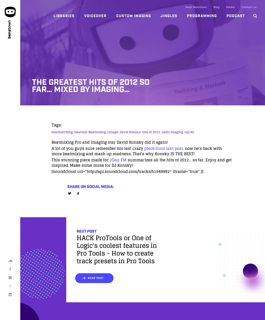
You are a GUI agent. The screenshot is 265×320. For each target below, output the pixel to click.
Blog (216, 7)
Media (230, 7)
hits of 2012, (151, 132)
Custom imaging (133, 16)
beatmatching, (62, 132)
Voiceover (95, 16)
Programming (202, 16)
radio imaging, (173, 132)
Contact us (249, 7)
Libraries (64, 16)
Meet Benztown (196, 7)
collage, (113, 132)
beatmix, (81, 132)
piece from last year (163, 148)
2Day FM (118, 159)
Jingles (169, 16)
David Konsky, (130, 132)
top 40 (189, 132)
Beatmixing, (97, 132)
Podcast (236, 16)
